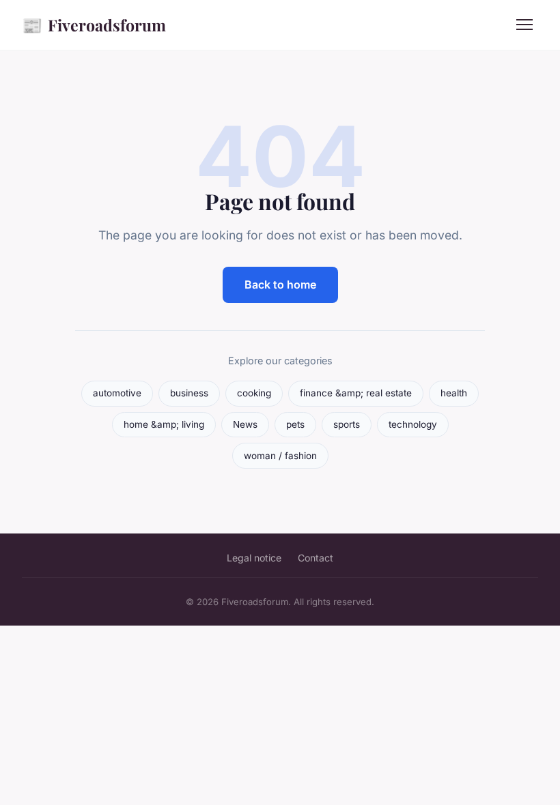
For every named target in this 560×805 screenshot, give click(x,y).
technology (413, 424)
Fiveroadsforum (94, 24)
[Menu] (524, 24)
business (189, 392)
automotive (117, 392)
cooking (254, 392)
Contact (315, 558)
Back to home (280, 284)
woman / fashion (280, 455)
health (453, 392)
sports (346, 424)
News (245, 424)
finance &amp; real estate (356, 392)
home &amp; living (164, 424)
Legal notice (254, 558)
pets (295, 424)
